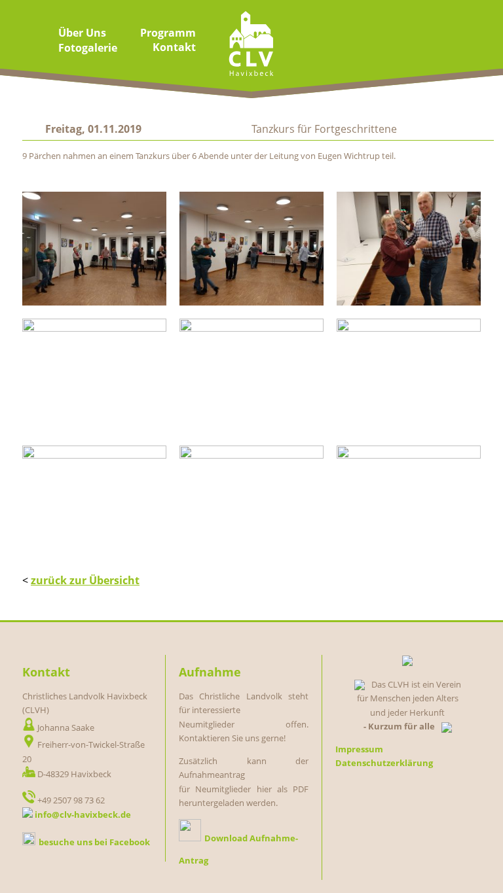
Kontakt (174, 47)
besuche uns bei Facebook (94, 842)
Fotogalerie (87, 48)
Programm (168, 33)
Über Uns (82, 33)
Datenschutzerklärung (384, 763)
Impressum (359, 749)
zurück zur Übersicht (85, 580)
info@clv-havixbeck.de (83, 814)
